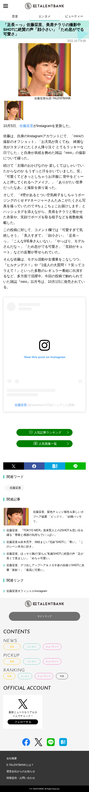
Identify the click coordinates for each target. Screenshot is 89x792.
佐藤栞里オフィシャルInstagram (26, 591)
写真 (62, 676)
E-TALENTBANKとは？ (20, 764)
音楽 (15, 16)
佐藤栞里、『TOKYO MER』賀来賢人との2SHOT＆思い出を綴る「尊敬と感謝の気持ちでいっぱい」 (44, 532)
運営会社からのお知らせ (20, 771)
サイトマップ (44, 616)
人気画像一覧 (48, 443)
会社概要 (11, 758)
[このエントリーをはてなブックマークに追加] (54, 466)
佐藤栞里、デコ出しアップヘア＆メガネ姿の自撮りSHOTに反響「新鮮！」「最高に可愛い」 (45, 567)
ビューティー (74, 16)
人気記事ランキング (47, 432)
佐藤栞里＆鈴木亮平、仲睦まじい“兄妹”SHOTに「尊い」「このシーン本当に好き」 (44, 544)
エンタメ (44, 16)
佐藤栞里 (26, 126)
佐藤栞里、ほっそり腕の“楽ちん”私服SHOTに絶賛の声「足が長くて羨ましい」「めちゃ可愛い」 (44, 556)
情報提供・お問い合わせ (20, 777)
